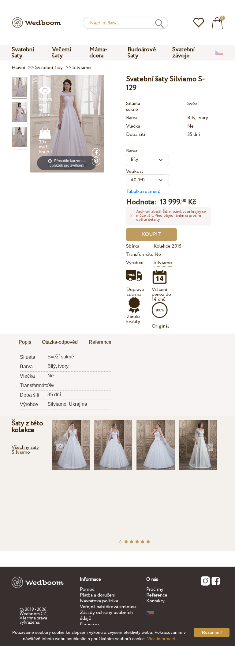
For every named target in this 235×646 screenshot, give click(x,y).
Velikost (134, 171)
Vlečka (133, 126)
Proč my (154, 589)
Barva (131, 118)
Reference (156, 595)
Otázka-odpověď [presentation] (60, 342)
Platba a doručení (98, 595)
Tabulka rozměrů (143, 191)
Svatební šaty (23, 52)
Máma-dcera (98, 52)
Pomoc (87, 589)
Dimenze (89, 624)
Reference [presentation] (100, 342)
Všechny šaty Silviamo (25, 450)
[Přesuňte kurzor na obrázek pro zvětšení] (67, 123)
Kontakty (155, 600)
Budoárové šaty (142, 52)
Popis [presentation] (25, 342)
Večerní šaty (61, 52)
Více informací (161, 638)
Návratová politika (99, 600)
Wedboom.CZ (33, 614)
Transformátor (138, 254)
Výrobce (135, 263)
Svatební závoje (183, 52)
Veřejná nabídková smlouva (108, 606)
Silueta (133, 104)
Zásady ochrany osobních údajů (106, 615)
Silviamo (163, 262)
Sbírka (132, 246)
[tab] (25, 342)
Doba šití (135, 134)
